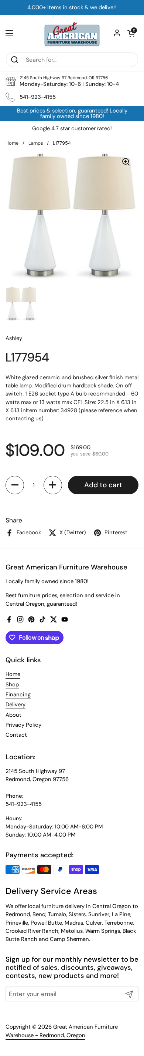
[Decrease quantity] (15, 485)
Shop (12, 684)
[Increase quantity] (53, 485)
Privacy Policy (23, 725)
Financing (18, 694)
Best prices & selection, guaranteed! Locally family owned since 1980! (72, 113)
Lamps (35, 143)
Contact (16, 735)
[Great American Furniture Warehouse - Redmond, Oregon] (72, 33)
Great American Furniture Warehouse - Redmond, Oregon (62, 1031)
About (13, 715)
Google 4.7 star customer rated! (72, 128)
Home (12, 143)
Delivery (15, 704)
